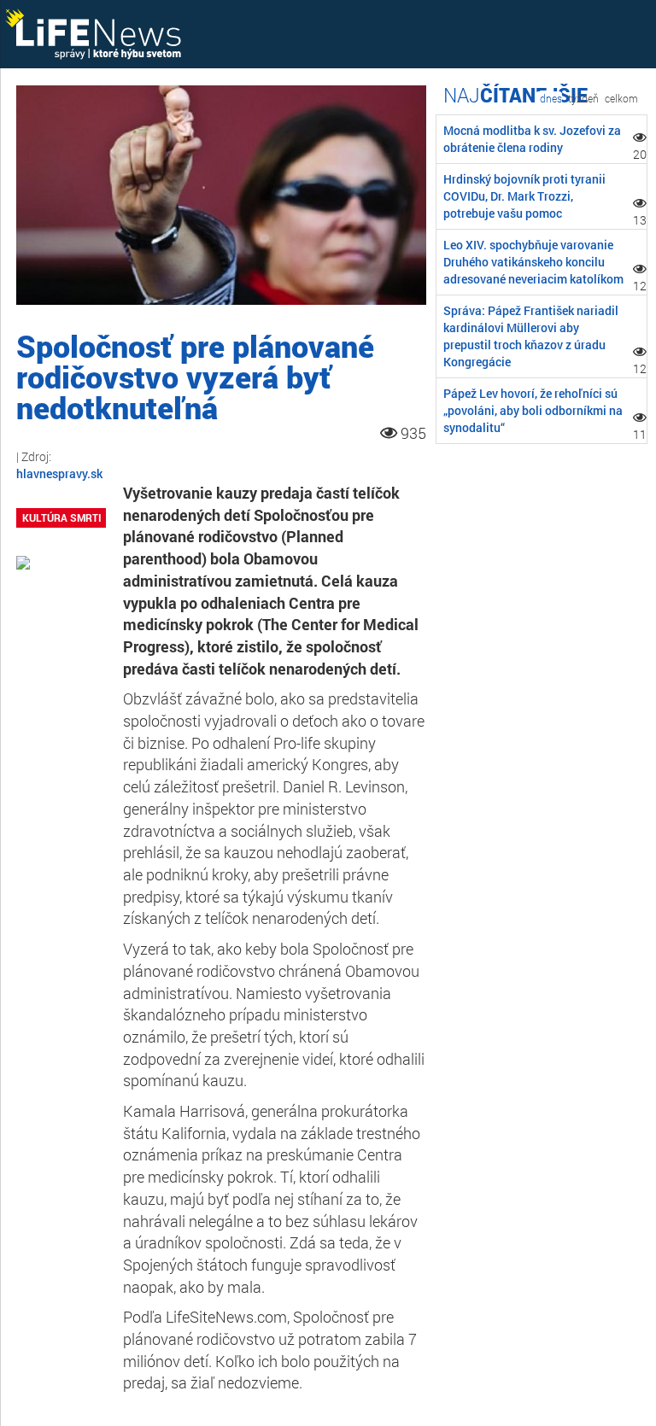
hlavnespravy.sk (59, 473)
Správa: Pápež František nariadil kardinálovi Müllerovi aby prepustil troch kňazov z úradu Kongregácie (530, 336)
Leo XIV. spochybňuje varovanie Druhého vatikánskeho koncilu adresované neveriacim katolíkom (533, 262)
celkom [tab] (621, 98)
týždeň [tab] (583, 98)
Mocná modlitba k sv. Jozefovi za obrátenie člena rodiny (532, 138)
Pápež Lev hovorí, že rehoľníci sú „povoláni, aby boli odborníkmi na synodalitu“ (533, 410)
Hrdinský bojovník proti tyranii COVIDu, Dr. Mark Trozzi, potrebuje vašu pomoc (524, 196)
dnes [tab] (551, 98)
